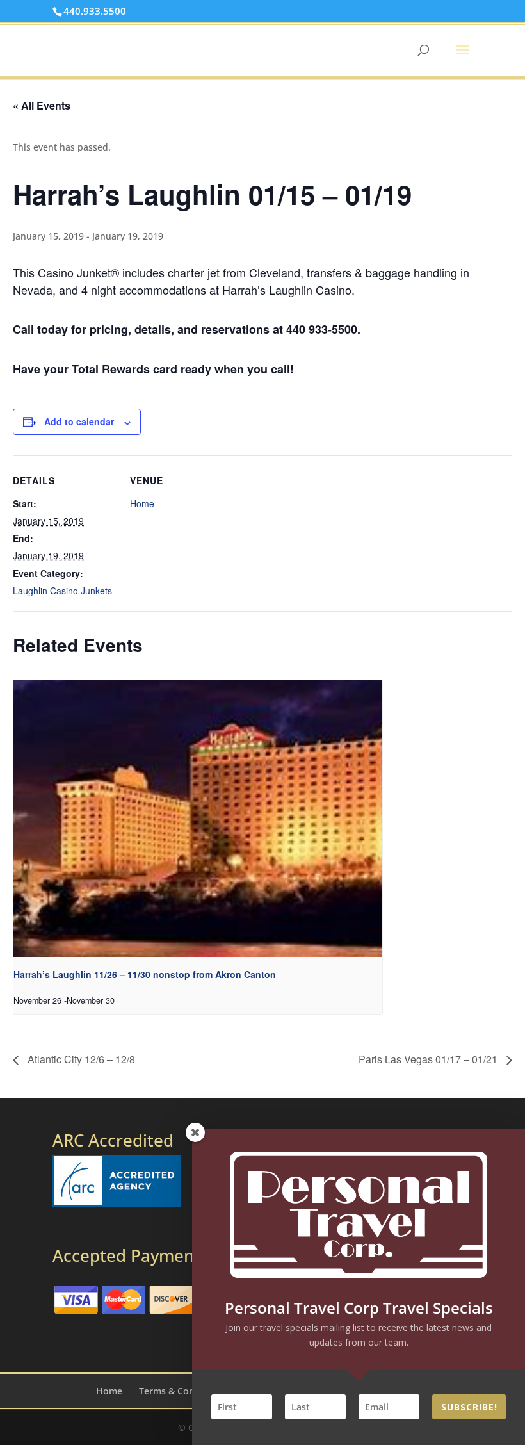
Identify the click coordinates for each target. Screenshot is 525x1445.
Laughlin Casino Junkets (62, 590)
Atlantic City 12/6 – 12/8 (80, 1059)
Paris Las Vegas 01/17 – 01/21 (429, 1059)
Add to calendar (79, 421)
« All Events (41, 105)
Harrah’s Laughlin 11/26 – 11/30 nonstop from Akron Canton (144, 974)
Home (142, 503)
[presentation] (197, 818)
